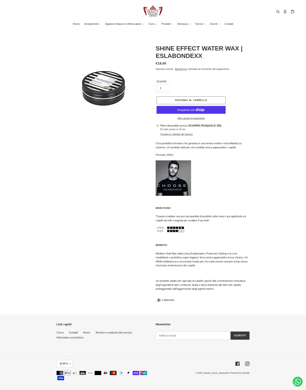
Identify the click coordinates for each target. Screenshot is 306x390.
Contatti (73, 332)
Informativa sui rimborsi (70, 337)
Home (86, 332)
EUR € (64, 363)
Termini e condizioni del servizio (113, 332)
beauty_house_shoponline (217, 373)
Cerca (60, 332)
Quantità (161, 81)
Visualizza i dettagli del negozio (176, 134)
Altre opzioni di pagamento (191, 118)
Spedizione (181, 69)
